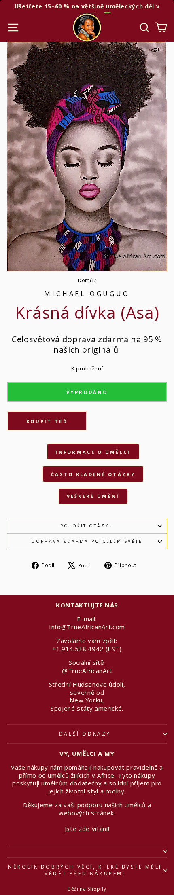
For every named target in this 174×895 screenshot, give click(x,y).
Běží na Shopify (87, 888)
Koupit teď (47, 421)
